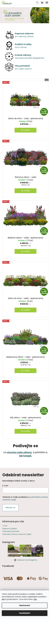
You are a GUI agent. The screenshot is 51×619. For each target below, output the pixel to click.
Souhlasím (24, 613)
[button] (4, 15)
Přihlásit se (10, 507)
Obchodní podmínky (10, 531)
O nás (4, 526)
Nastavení (24, 605)
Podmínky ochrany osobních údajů (16, 534)
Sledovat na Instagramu (27, 560)
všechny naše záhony (19, 452)
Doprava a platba (9, 528)
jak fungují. (25, 455)
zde (35, 599)
